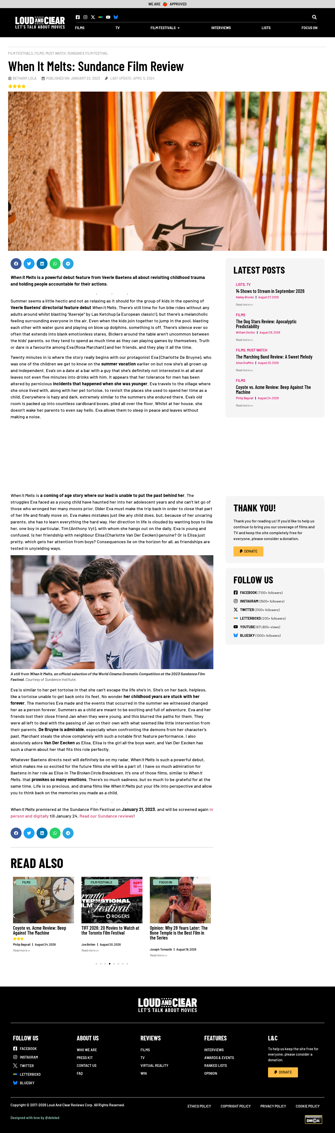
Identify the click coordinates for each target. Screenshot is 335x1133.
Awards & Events (219, 1058)
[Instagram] (85, 17)
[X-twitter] (93, 17)
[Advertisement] (112, 457)
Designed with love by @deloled (35, 1118)
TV (143, 1058)
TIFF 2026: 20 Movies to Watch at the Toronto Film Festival (110, 930)
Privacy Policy (273, 1106)
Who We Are (87, 1050)
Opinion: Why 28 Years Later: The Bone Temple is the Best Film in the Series (179, 932)
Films (39, 53)
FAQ (80, 1073)
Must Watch (56, 53)
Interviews (214, 1050)
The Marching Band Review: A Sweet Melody (274, 357)
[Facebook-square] (78, 17)
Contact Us (86, 1065)
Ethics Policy (199, 1106)
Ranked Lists (215, 1065)
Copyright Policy (236, 1106)
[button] (314, 17)
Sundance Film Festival (87, 53)
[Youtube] (108, 17)
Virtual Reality (154, 1065)
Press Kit (85, 1058)
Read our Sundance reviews (106, 816)
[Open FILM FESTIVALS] (178, 27)
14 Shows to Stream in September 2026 (270, 291)
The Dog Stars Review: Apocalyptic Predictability (266, 323)
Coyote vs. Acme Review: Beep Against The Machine (39, 930)
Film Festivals (20, 53)
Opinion (210, 1073)
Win (144, 1073)
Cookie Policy (308, 1106)
